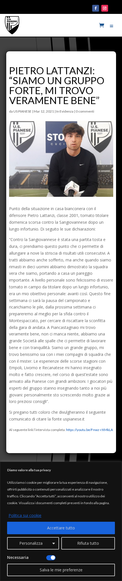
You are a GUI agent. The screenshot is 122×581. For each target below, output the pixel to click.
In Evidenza (64, 111)
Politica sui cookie (25, 515)
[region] (61, 521)
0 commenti (85, 111)
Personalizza (31, 543)
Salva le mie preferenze (61, 569)
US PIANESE (22, 111)
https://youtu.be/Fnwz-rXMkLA (89, 430)
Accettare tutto (61, 528)
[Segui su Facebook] (95, 8)
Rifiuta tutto (88, 543)
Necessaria (18, 557)
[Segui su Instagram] (104, 8)
